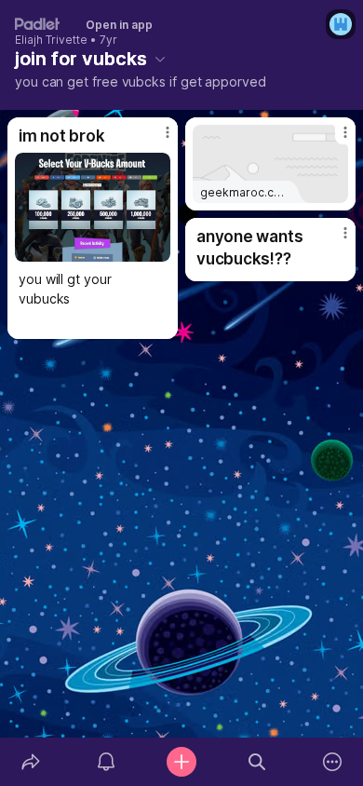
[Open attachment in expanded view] (92, 207)
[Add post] (181, 761)
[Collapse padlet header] (160, 58)
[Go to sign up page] (341, 24)
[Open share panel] (30, 761)
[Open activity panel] (105, 761)
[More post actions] (155, 139)
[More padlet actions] (332, 761)
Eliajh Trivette (51, 40)
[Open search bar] (257, 761)
